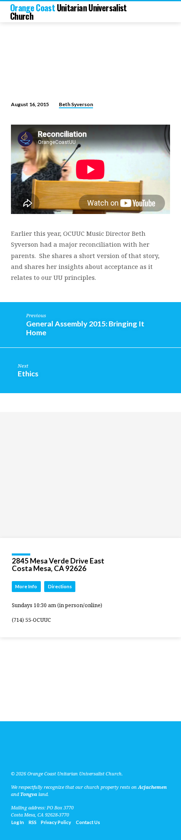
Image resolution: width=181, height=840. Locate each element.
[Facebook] (32, 753)
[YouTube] (22, 753)
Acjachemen (152, 787)
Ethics (28, 373)
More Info (26, 586)
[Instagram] (42, 753)
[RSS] (13, 753)
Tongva (28, 794)
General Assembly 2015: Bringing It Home (85, 328)
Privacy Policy (56, 822)
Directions (60, 586)
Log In (17, 822)
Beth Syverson (76, 104)
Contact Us (88, 822)
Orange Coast (68, 11)
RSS (33, 822)
